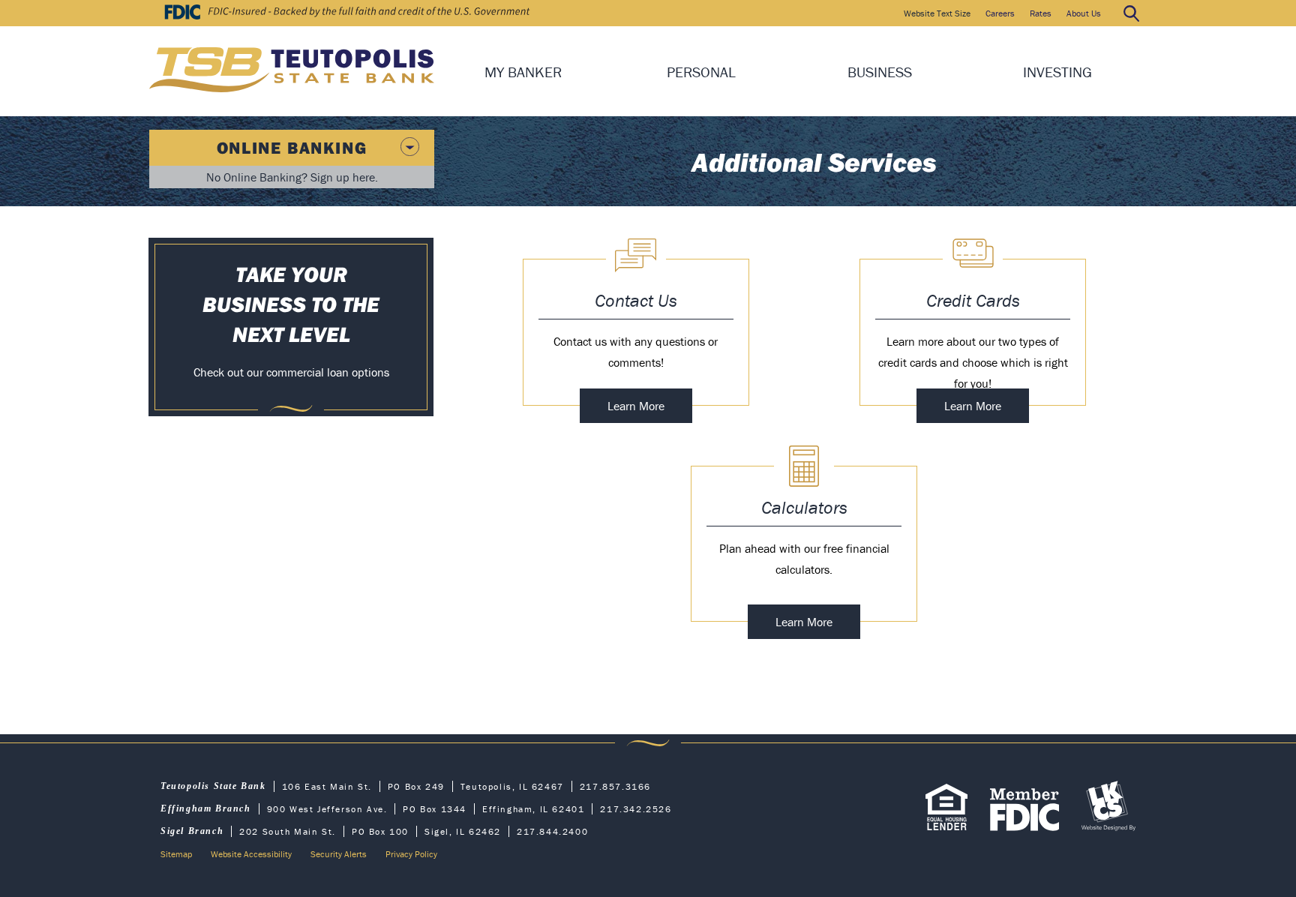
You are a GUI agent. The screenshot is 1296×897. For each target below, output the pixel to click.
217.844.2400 (552, 831)
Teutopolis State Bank (213, 786)
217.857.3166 (615, 786)
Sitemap (176, 854)
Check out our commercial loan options (291, 372)
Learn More (650, 410)
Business (880, 71)
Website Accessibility (251, 854)
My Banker (523, 71)
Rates (1041, 13)
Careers (1000, 13)
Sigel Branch (192, 831)
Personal (701, 71)
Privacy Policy (411, 854)
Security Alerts (338, 854)
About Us (1083, 13)
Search (1131, 13)
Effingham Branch (205, 808)
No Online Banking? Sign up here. (292, 177)
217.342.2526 (635, 808)
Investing (1057, 71)
